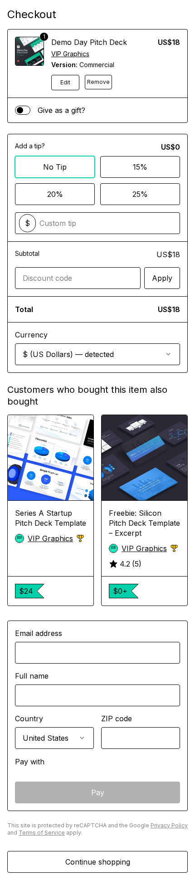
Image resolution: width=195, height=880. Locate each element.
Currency (31, 334)
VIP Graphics (70, 54)
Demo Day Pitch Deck (89, 42)
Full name (32, 675)
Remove (98, 81)
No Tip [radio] (55, 166)
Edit (65, 82)
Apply (162, 278)
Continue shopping (97, 861)
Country (29, 718)
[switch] (22, 110)
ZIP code (116, 718)
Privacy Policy (169, 825)
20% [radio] (55, 194)
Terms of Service (42, 832)
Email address (38, 633)
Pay (97, 792)
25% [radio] (140, 194)
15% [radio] (140, 166)
